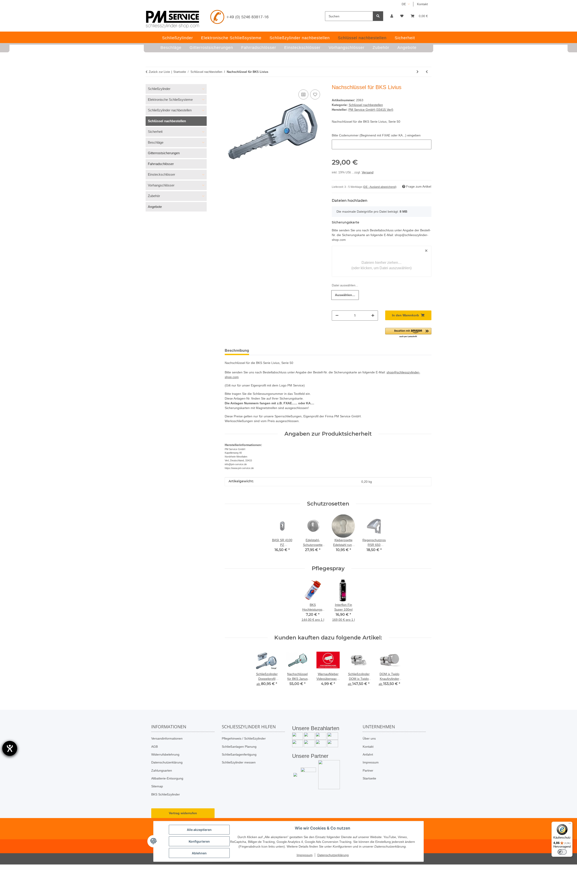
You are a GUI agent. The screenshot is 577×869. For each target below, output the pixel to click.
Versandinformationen (167, 738)
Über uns (369, 738)
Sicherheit (155, 131)
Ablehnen (199, 853)
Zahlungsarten (161, 770)
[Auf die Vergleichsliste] (303, 94)
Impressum (371, 762)
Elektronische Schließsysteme (170, 99)
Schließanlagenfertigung (239, 754)
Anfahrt (368, 754)
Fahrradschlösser (161, 164)
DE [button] (404, 4)
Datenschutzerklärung (167, 762)
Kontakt (422, 4)
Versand (367, 172)
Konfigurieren (199, 841)
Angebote (155, 207)
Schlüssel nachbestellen (366, 105)
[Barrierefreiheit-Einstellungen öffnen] (9, 748)
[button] (392, 16)
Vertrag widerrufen (183, 813)
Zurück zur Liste (159, 72)
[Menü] (569, 824)
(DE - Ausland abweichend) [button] (379, 187)
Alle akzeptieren (199, 830)
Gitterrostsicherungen (164, 153)
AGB (154, 746)
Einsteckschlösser (161, 174)
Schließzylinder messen (239, 762)
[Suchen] (378, 16)
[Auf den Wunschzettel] (315, 94)
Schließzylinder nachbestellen (170, 110)
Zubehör (154, 196)
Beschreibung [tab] (237, 350)
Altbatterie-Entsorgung (167, 778)
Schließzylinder (159, 89)
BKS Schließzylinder (165, 794)
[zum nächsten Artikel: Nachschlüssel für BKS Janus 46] (417, 72)
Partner (368, 770)
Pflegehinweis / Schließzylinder (244, 738)
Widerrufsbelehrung (165, 754)
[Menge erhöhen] (373, 315)
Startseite (369, 778)
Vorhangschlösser (161, 185)
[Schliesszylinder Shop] (172, 19)
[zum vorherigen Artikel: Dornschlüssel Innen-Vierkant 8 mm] (426, 72)
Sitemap (157, 786)
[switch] (562, 852)
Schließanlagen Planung (239, 746)
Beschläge (155, 142)
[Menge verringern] (337, 315)
